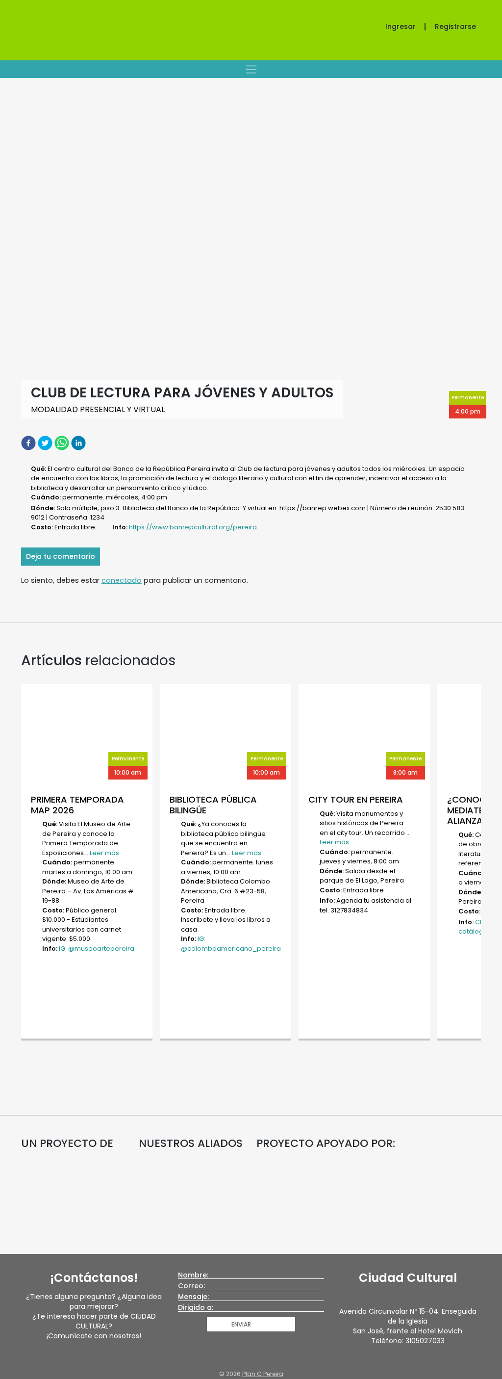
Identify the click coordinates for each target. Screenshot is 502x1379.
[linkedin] (79, 442)
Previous (16, 863)
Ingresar (400, 26)
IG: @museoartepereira (96, 948)
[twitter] (46, 442)
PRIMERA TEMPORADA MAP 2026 (77, 804)
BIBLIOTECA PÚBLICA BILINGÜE (213, 804)
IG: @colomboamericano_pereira (231, 943)
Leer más (104, 853)
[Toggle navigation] (251, 69)
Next (486, 863)
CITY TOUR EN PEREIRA (355, 799)
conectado (121, 580)
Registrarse (455, 26)
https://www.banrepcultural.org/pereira (193, 527)
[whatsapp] (62, 442)
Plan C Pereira (262, 1374)
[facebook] (29, 442)
